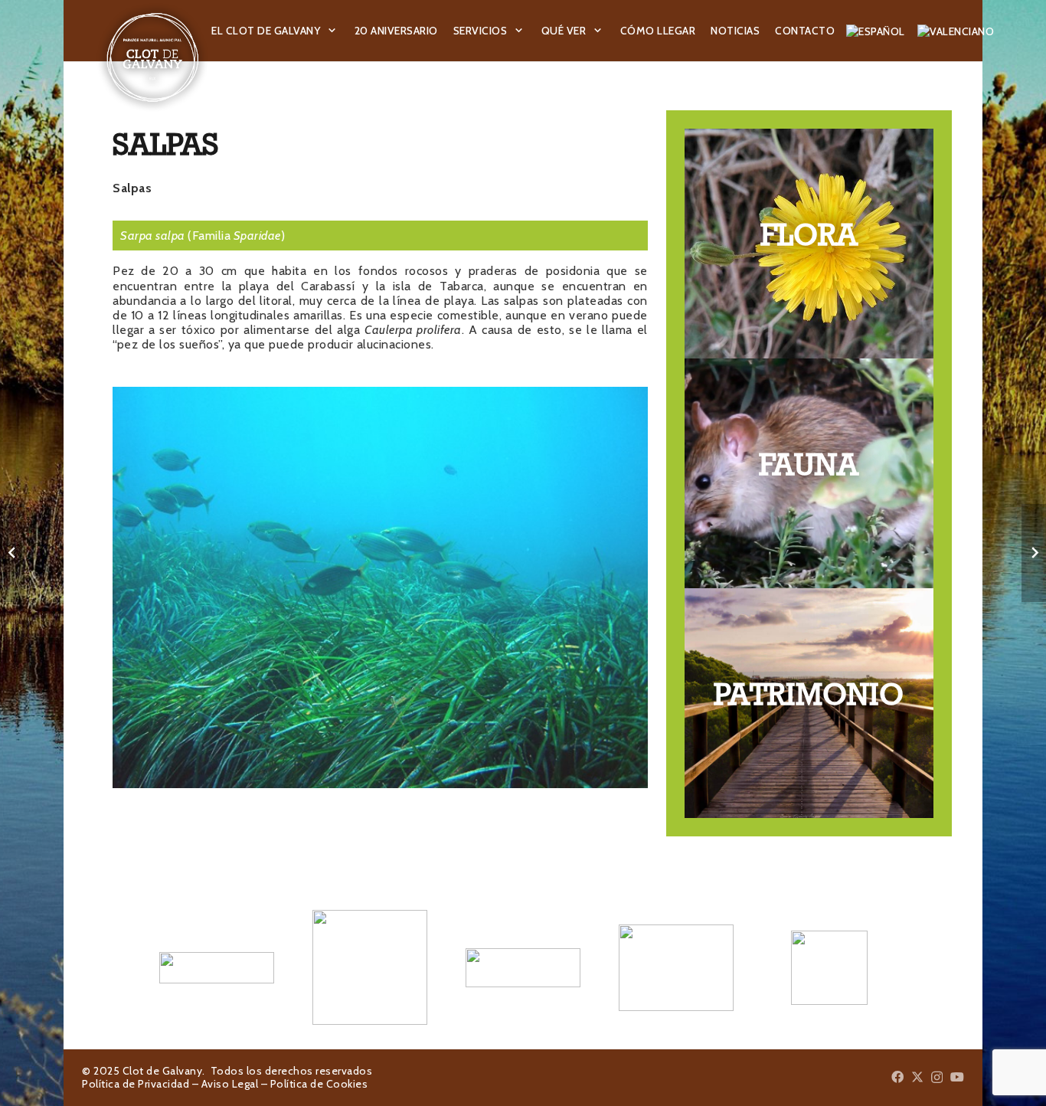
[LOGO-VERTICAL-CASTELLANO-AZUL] (370, 967)
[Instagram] (937, 1078)
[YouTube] (957, 1077)
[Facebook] (897, 1077)
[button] (332, 31)
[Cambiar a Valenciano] (958, 30)
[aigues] (523, 967)
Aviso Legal (230, 1084)
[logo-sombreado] (152, 57)
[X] (917, 1077)
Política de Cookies (319, 1084)
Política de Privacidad (135, 1084)
